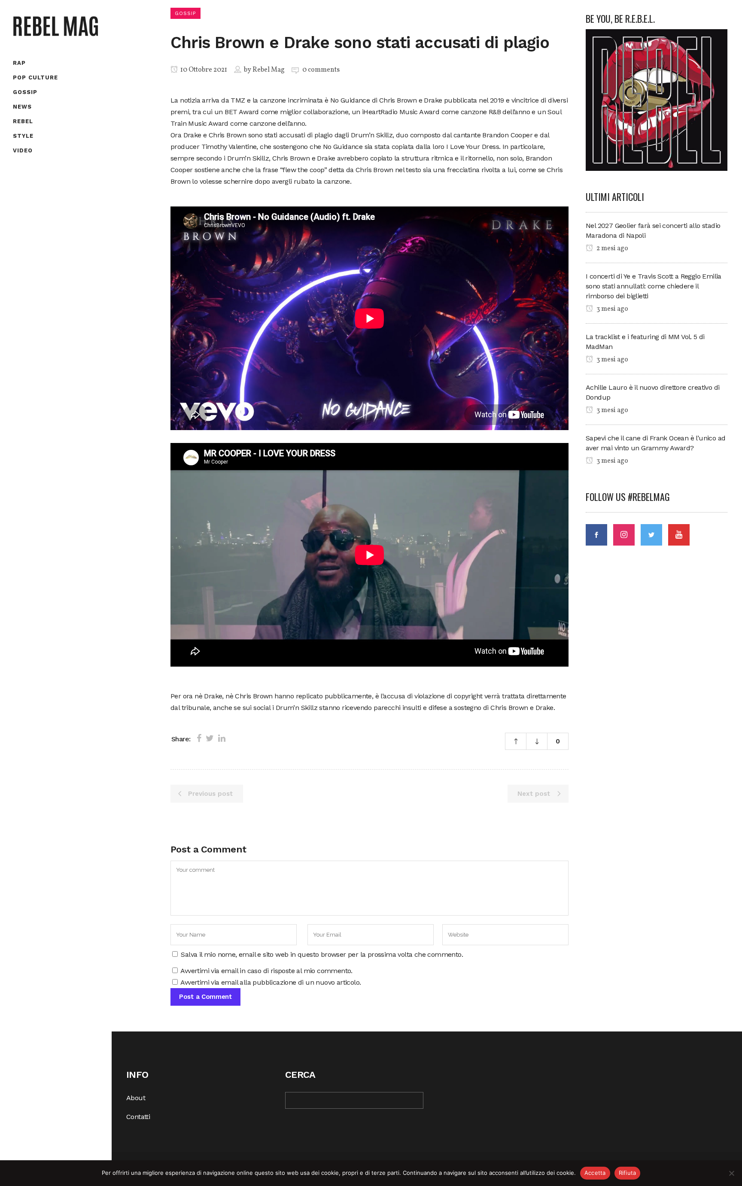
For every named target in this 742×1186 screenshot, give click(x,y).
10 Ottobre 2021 (203, 70)
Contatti (138, 1117)
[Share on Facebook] (199, 738)
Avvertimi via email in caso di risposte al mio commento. (266, 971)
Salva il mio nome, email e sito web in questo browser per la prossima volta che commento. (322, 954)
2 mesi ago (611, 248)
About (135, 1098)
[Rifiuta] (731, 1173)
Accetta (595, 1172)
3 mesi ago (611, 309)
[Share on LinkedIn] (221, 738)
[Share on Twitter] (210, 738)
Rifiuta (627, 1172)
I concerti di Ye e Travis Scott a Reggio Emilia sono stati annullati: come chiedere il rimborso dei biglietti (653, 286)
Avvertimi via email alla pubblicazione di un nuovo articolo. (270, 982)
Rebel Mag (268, 70)
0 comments (321, 70)
